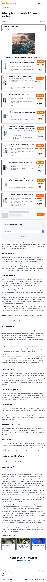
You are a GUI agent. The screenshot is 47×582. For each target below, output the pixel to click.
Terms (21, 579)
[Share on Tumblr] (29, 560)
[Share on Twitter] (18, 560)
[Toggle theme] (43, 225)
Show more (6, 29)
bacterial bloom (5, 259)
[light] (45, 3)
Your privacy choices (33, 579)
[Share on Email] (31, 560)
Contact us (41, 579)
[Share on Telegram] (22, 560)
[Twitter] (45, 579)
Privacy (26, 579)
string (19, 350)
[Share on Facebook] (15, 560)
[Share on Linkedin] (20, 560)
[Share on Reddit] (27, 560)
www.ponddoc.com (20, 515)
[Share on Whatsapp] (25, 560)
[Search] (42, 3)
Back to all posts (6, 7)
